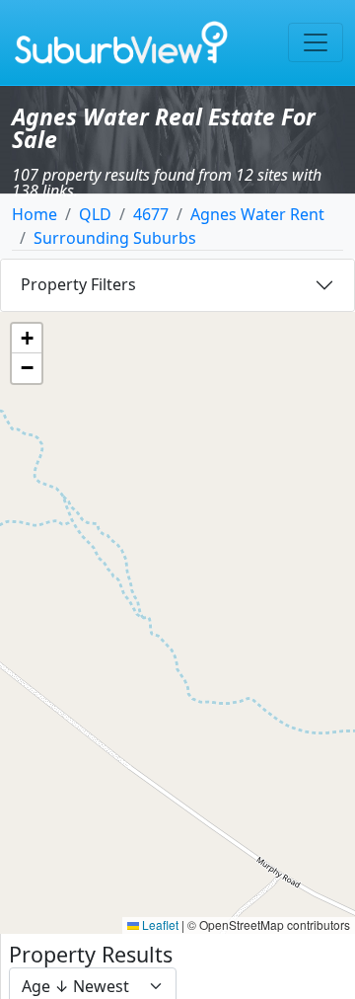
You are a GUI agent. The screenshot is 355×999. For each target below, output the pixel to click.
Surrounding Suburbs (115, 238)
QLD (95, 214)
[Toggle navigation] (315, 42)
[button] (26, 338)
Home (34, 214)
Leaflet (158, 924)
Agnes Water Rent (257, 214)
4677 (151, 214)
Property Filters (78, 284)
